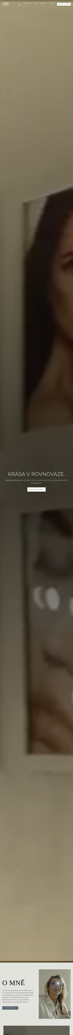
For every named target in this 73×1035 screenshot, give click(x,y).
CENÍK (35, 3)
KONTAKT (52, 3)
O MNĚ (19, 4)
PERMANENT (27, 3)
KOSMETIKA (43, 3)
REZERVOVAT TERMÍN (63, 4)
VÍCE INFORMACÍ (10, 1008)
